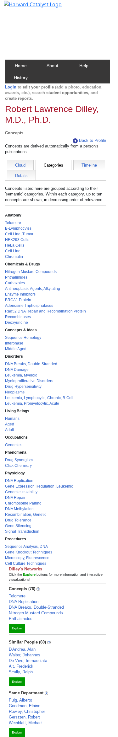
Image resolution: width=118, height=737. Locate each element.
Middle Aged (15, 349)
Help (83, 65)
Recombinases (18, 317)
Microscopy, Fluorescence (27, 558)
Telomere (13, 223)
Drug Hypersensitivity (23, 386)
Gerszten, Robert (24, 717)
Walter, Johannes (24, 655)
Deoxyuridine (16, 322)
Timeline (89, 165)
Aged (9, 424)
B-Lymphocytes (18, 228)
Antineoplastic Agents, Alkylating (32, 288)
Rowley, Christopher (27, 711)
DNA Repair (15, 497)
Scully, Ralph (21, 672)
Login (10, 87)
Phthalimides (16, 277)
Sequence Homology (23, 337)
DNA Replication (19, 480)
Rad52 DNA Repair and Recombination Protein (45, 311)
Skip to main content (26, 7)
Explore (17, 628)
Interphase (14, 343)
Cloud (20, 165)
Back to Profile (92, 140)
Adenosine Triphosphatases (29, 305)
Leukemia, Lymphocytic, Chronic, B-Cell (39, 398)
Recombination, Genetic (25, 514)
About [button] (52, 65)
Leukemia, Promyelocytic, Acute (32, 403)
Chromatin (14, 256)
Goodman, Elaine (24, 705)
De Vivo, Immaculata (28, 660)
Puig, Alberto (20, 700)
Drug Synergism (19, 460)
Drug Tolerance (18, 520)
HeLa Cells (14, 245)
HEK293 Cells (17, 240)
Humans (12, 418)
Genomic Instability (21, 492)
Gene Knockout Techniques (28, 552)
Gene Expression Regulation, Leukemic (39, 486)
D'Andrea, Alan (22, 649)
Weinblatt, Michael (25, 722)
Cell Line (12, 251)
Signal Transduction (22, 531)
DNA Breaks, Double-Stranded (31, 364)
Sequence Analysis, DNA (26, 546)
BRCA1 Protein (18, 300)
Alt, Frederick (21, 666)
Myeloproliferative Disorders (29, 381)
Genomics (13, 445)
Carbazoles (15, 283)
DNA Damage (17, 369)
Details (21, 175)
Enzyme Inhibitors (20, 294)
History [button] (21, 77)
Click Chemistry (18, 465)
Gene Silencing (18, 526)
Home (21, 65)
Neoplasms (15, 392)
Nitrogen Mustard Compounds (31, 272)
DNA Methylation (19, 509)
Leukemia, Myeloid (21, 375)
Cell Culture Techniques (25, 563)
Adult (9, 430)
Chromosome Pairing (23, 503)
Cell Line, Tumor (19, 234)
